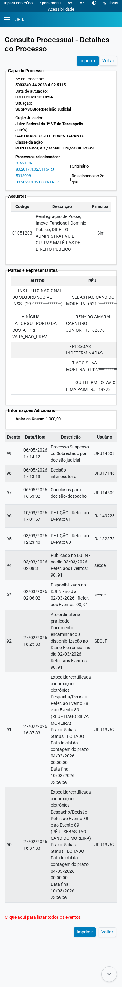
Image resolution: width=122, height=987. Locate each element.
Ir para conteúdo (18, 3)
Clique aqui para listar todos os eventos (43, 917)
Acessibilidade (61, 9)
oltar (108, 60)
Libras (112, 3)
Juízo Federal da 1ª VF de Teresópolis (49, 123)
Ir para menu (49, 3)
